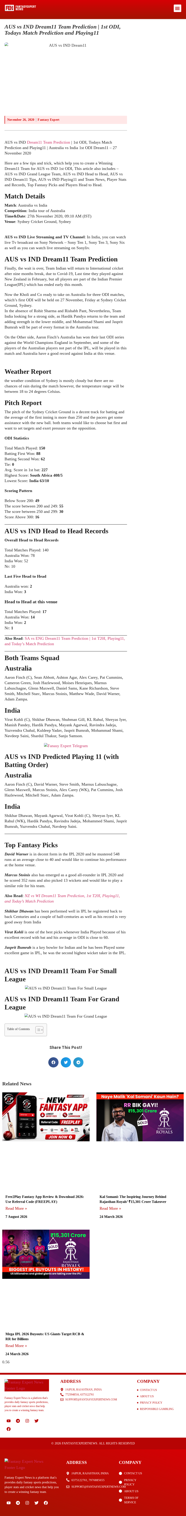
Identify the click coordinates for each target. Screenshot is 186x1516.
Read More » (16, 1208)
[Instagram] (27, 1421)
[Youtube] (9, 1421)
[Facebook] (9, 1429)
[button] (177, 8)
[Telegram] (18, 1421)
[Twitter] (36, 1421)
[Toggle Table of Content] (37, 1030)
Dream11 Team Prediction (48, 142)
